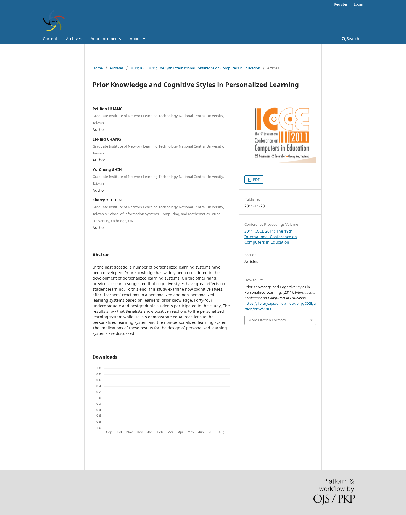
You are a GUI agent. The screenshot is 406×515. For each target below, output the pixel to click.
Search (352, 38)
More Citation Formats (267, 319)
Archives (74, 38)
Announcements (106, 38)
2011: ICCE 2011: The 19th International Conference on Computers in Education (195, 67)
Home (98, 67)
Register (340, 4)
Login (358, 4)
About (136, 38)
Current (50, 38)
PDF (256, 179)
